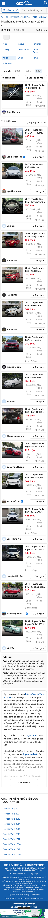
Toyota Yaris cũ (30, 754)
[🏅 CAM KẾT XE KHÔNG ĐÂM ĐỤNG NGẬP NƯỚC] (12, 92)
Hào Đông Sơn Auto (16, 613)
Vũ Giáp (11, 225)
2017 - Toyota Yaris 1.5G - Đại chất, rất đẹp (34, 477)
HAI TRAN (12, 260)
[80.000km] (12, 309)
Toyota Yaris (31, 735)
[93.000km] (12, 275)
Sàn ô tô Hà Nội (14, 156)
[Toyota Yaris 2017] (12, 206)
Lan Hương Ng (14, 538)
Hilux (35, 57)
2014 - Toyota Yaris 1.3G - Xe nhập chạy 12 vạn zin (34, 586)
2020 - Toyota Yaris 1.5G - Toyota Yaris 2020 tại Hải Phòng (34, 512)
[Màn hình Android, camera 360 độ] (12, 171)
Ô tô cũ (4, 16)
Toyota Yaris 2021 (11, 813)
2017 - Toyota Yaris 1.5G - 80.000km (34, 304)
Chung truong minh (16, 436)
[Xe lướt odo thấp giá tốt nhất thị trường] (12, 381)
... (18, 63)
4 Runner (7, 63)
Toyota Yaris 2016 (11, 829)
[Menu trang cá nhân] (45, 3)
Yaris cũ (25, 16)
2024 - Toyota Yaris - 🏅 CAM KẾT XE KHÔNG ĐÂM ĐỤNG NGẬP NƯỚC (35, 89)
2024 (38, 71)
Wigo (20, 57)
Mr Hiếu (11, 401)
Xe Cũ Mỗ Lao (13, 501)
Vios (5, 43)
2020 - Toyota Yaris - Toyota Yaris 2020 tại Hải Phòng (35, 549)
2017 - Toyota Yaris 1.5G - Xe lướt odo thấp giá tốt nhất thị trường (34, 379)
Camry (6, 49)
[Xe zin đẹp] (12, 344)
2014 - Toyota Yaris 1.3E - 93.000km (34, 269)
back (6, 37)
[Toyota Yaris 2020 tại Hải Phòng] (12, 516)
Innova (21, 43)
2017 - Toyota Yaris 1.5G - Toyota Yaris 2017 (34, 202)
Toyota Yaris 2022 (11, 808)
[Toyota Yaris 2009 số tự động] (12, 450)
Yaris (5, 57)
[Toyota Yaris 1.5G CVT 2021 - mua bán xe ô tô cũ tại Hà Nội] (12, 136)
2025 (28, 71)
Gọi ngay (39, 157)
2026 (17, 71)
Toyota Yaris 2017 (11, 849)
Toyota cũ (14, 16)
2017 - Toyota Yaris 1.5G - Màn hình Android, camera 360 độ (35, 169)
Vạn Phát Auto (14, 191)
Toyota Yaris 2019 (11, 839)
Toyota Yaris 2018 (11, 834)
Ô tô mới (19, 30)
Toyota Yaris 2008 (12, 844)
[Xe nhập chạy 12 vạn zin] (12, 590)
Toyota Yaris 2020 (12, 854)
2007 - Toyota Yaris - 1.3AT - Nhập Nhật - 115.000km (35, 236)
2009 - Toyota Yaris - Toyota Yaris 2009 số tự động (35, 446)
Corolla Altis (23, 49)
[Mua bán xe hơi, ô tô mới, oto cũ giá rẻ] (24, 3)
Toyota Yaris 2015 (11, 818)
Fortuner (37, 43)
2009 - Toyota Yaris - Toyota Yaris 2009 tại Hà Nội (35, 624)
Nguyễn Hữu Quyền (16, 576)
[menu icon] (3, 3)
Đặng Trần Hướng (15, 467)
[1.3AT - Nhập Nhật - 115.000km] (12, 240)
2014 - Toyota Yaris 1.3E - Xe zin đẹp (34, 339)
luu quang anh (14, 367)
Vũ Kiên (10, 648)
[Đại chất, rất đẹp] (12, 481)
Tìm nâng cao (9, 10)
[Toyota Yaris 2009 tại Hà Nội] (12, 628)
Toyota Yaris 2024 (38, 16)
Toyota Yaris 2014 (11, 824)
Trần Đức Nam (13, 112)
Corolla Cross (36, 51)
